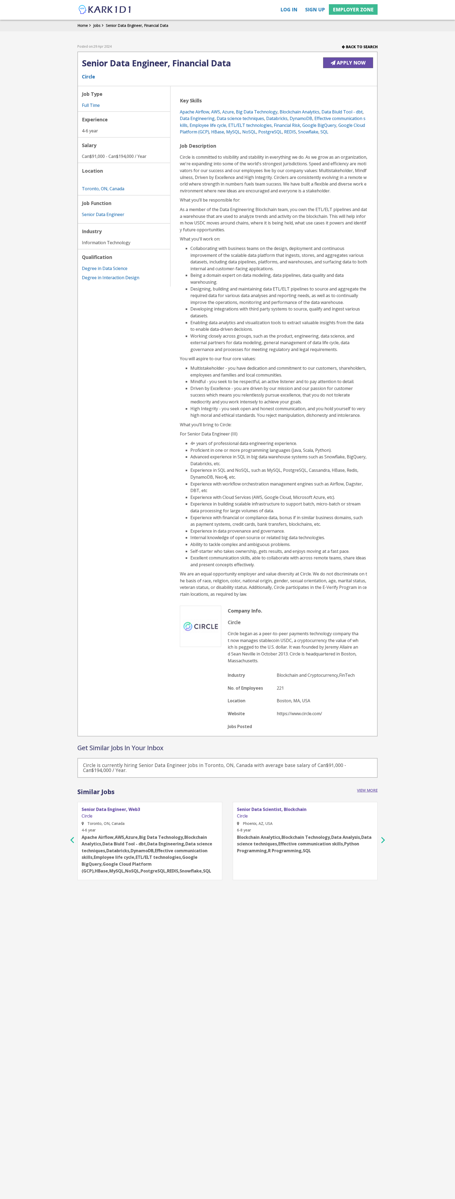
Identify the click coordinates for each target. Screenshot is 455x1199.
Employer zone (353, 9)
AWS (215, 112)
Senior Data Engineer (103, 214)
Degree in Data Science (104, 268)
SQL (324, 132)
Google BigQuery (319, 125)
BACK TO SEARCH (361, 46)
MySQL (233, 132)
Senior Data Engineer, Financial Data (137, 25)
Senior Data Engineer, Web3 (111, 809)
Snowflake (308, 132)
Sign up (315, 9)
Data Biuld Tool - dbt (342, 112)
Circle (88, 76)
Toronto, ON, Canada (103, 189)
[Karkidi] (105, 10)
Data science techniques (240, 118)
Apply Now (350, 62)
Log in (288, 9)
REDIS (290, 132)
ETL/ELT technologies (250, 125)
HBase (217, 132)
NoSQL (249, 132)
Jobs (97, 25)
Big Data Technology (257, 112)
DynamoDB (301, 118)
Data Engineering (197, 118)
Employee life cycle (208, 125)
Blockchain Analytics (299, 112)
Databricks (277, 118)
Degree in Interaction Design (110, 277)
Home (82, 25)
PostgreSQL (270, 132)
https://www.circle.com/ (299, 713)
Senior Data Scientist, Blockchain (271, 809)
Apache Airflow (194, 112)
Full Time (91, 105)
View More (367, 790)
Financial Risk (287, 125)
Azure (228, 112)
